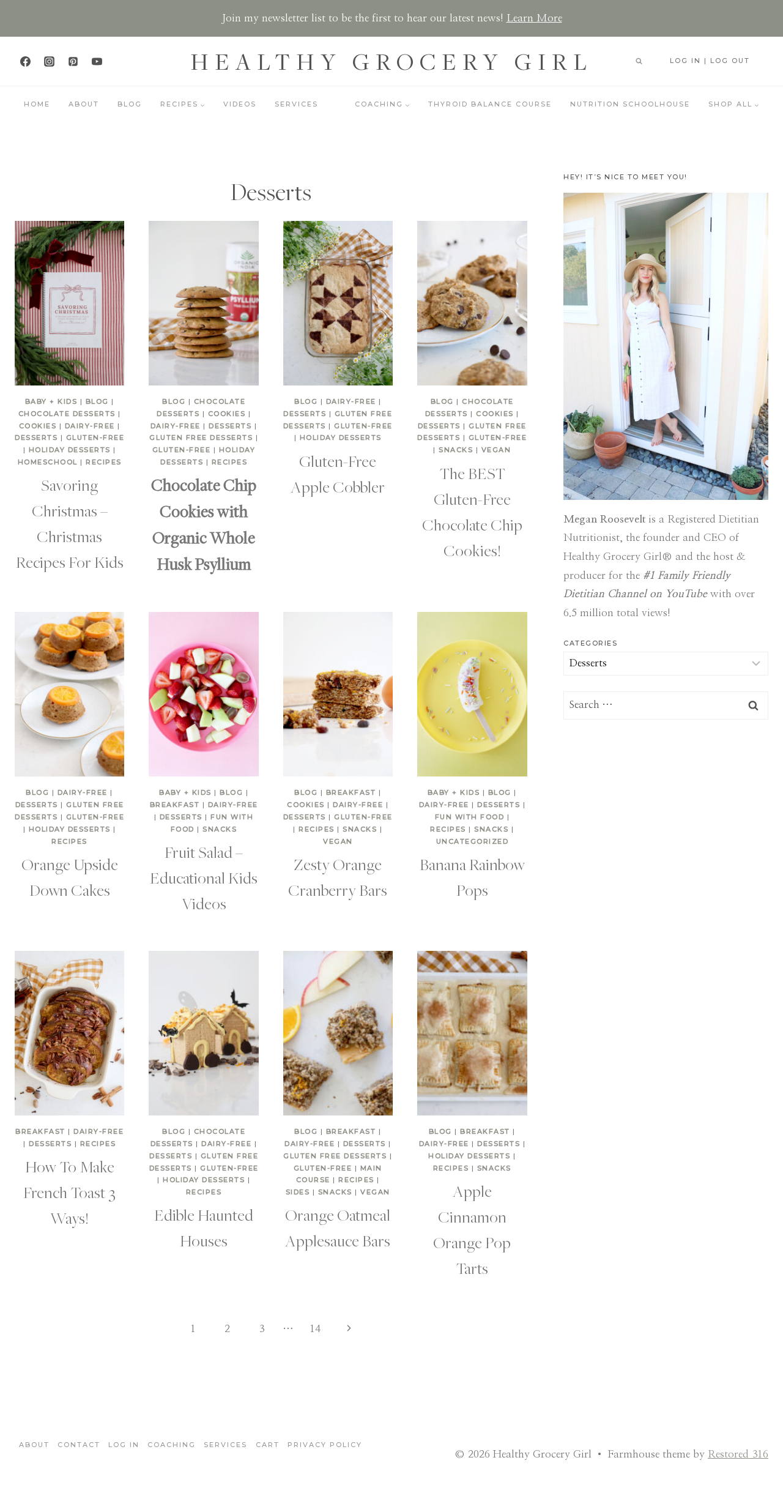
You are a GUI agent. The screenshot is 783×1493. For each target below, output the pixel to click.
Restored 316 (738, 1454)
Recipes (104, 462)
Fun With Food (470, 817)
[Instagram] (49, 61)
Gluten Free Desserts (201, 437)
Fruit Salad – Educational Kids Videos (204, 877)
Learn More (534, 18)
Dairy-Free (90, 426)
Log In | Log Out (710, 60)
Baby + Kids (51, 401)
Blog (129, 104)
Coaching (171, 1444)
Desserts (36, 437)
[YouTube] (96, 61)
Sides (298, 1192)
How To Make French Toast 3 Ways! (69, 1192)
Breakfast (175, 804)
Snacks (456, 449)
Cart (268, 1444)
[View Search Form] (638, 61)
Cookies (38, 426)
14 (315, 1329)
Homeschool (48, 462)
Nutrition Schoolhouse (630, 104)
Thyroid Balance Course (490, 104)
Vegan (496, 449)
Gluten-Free (95, 437)
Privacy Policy (325, 1444)
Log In (123, 1444)
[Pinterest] (72, 61)
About (84, 104)
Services (296, 104)
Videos (239, 104)
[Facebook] (25, 61)
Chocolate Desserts (67, 413)
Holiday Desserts (70, 449)
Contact (79, 1444)
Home (37, 104)
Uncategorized (472, 841)
